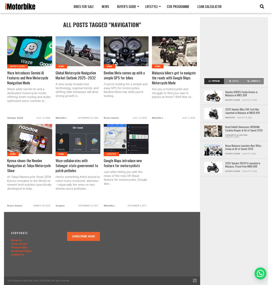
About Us (16, 240)
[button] (260, 273)
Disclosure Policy (21, 250)
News (105, 6)
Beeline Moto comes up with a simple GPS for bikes (124, 75)
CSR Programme (178, 6)
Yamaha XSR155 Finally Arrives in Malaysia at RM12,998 (241, 94)
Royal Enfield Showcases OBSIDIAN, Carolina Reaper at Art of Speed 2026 (244, 128)
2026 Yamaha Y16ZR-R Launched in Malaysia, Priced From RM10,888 (242, 165)
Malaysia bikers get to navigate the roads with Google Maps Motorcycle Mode (174, 77)
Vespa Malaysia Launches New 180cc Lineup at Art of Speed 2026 (243, 147)
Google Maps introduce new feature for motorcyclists (123, 163)
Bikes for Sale (84, 6)
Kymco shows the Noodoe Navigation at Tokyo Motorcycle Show (29, 165)
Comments (255, 81)
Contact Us (17, 254)
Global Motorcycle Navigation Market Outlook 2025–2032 (76, 75)
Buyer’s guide (126, 6)
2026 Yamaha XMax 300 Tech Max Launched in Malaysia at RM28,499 (242, 111)
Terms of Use (19, 243)
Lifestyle (151, 6)
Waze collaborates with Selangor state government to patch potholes (77, 165)
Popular (216, 81)
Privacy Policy (19, 247)
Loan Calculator (209, 6)
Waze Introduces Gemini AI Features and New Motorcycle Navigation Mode (27, 77)
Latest (235, 81)
